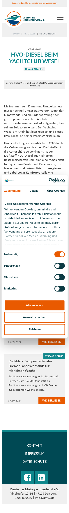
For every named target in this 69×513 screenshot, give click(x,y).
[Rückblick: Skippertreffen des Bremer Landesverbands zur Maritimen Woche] (34, 352)
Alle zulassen (34, 305)
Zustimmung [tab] (12, 190)
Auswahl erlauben (34, 317)
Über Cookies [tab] (56, 190)
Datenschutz (34, 461)
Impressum (34, 453)
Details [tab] (33, 190)
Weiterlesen (51, 341)
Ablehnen (34, 329)
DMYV (16, 33)
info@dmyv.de (44, 498)
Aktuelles (29, 33)
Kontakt (34, 445)
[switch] (59, 266)
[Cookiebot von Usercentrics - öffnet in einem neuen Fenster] (49, 180)
